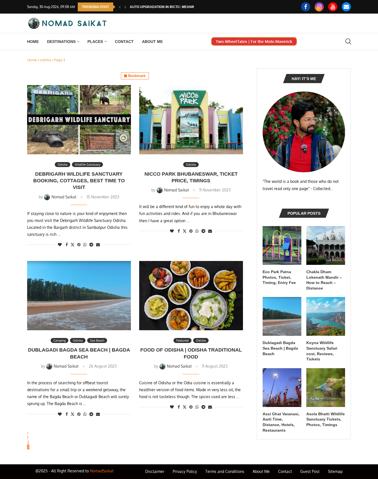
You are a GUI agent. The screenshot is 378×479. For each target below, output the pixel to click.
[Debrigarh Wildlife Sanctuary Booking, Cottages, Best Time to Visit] (79, 119)
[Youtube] (332, 6)
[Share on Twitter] (72, 244)
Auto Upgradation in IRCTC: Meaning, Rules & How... (177, 7)
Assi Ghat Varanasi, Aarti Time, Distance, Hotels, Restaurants (281, 422)
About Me (152, 41)
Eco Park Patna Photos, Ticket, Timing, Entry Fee (279, 277)
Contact (124, 41)
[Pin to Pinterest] (79, 244)
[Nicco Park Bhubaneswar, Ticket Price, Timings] (191, 119)
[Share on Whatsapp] (85, 244)
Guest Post (310, 471)
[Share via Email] (98, 244)
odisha (45, 60)
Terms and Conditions (224, 471)
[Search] (348, 41)
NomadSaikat (102, 470)
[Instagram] (319, 6)
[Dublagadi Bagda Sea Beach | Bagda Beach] (79, 295)
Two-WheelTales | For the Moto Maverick (254, 41)
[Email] (346, 6)
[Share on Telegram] (91, 244)
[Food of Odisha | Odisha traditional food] (191, 295)
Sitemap (335, 471)
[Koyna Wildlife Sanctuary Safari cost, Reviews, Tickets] (325, 316)
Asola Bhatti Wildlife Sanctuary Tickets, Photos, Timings (325, 419)
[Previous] (120, 6)
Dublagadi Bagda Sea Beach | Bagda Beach (280, 348)
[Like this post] (60, 244)
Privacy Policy (185, 471)
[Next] (125, 6)
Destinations (61, 41)
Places (95, 41)
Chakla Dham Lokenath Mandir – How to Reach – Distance (324, 280)
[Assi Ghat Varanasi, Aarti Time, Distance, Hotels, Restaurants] (282, 387)
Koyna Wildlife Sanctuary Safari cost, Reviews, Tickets (321, 350)
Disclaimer (154, 471)
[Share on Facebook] (67, 244)
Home (33, 41)
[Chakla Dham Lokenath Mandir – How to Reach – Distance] (325, 245)
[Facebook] (305, 6)
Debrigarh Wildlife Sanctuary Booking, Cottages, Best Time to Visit (79, 180)
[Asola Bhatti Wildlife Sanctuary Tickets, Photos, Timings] (325, 387)
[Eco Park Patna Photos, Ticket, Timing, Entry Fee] (282, 245)
